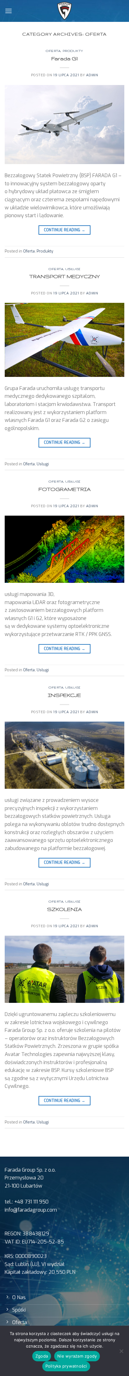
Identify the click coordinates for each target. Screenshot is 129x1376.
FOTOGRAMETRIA (65, 489)
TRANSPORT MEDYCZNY (64, 276)
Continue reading (64, 230)
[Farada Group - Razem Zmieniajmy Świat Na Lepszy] (65, 11)
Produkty (73, 51)
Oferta (53, 51)
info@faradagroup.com (31, 1210)
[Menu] (8, 10)
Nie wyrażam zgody (77, 1355)
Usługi (72, 269)
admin (92, 75)
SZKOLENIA (64, 909)
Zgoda (41, 1355)
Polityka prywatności (66, 1365)
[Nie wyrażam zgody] (121, 1353)
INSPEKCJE (64, 695)
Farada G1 (64, 58)
